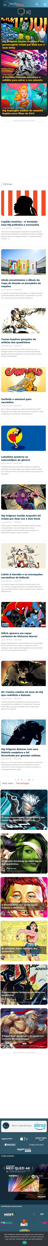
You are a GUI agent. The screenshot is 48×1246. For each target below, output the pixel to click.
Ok (25, 1242)
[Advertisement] (24, 153)
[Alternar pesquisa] (36, 4)
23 (29, 780)
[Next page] (32, 779)
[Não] (45, 1239)
